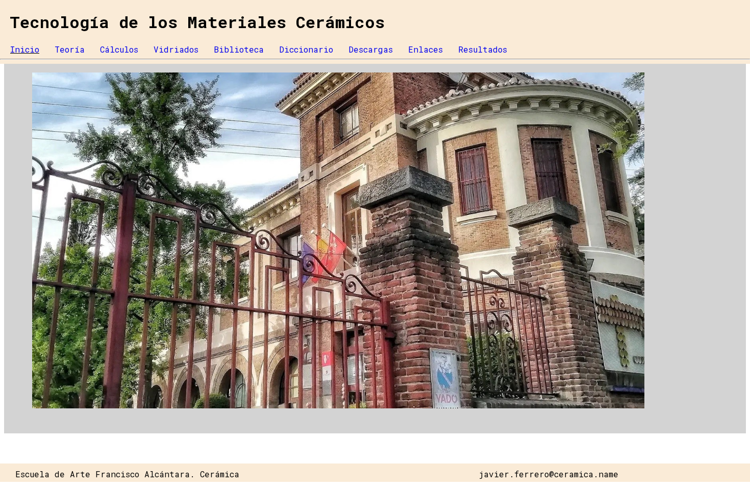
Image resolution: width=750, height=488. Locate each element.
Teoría (70, 49)
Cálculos (119, 49)
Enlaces (425, 49)
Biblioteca (239, 49)
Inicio (24, 49)
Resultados (482, 49)
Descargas (370, 49)
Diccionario (306, 49)
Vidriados (176, 49)
